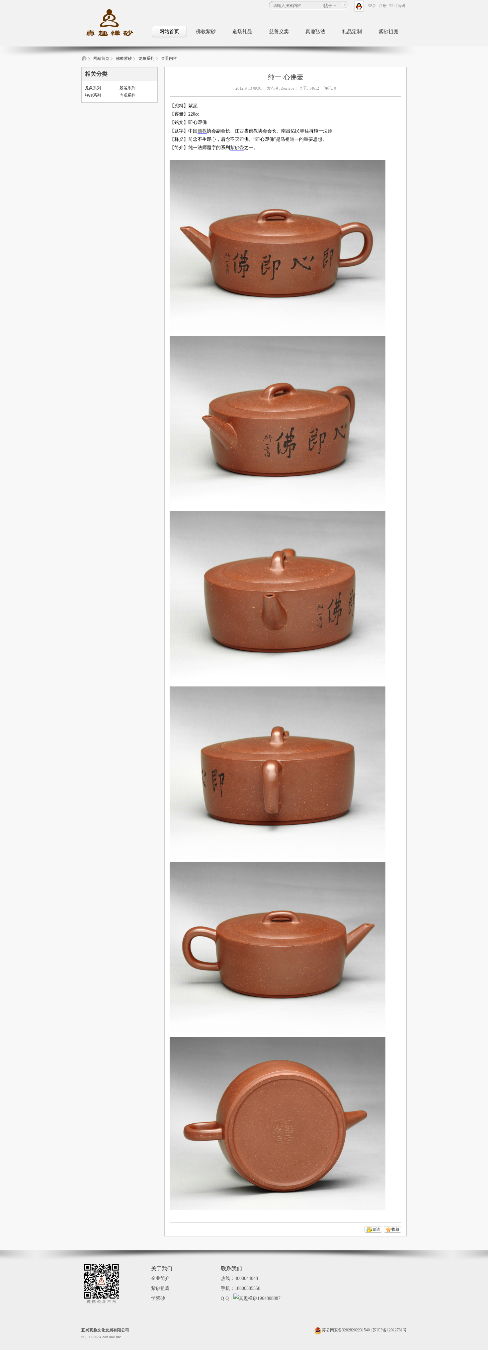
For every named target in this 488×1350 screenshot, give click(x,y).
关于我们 (161, 1268)
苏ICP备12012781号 (389, 1330)
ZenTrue (287, 88)
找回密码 (397, 5)
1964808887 (269, 1298)
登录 (372, 5)
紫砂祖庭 (388, 31)
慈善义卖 (279, 31)
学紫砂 (158, 1298)
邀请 (376, 1229)
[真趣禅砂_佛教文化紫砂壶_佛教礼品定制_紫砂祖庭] (114, 37)
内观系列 (127, 95)
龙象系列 (146, 58)
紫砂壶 (237, 147)
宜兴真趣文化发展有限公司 (105, 1330)
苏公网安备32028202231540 (345, 1330)
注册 (383, 5)
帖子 (328, 5)
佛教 (202, 131)
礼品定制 (352, 31)
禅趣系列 (93, 95)
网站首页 (169, 31)
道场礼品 (242, 31)
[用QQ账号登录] (360, 6)
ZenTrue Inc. (112, 1337)
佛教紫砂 (206, 31)
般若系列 (127, 88)
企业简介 (160, 1278)
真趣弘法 (315, 31)
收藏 (395, 1229)
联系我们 (231, 1268)
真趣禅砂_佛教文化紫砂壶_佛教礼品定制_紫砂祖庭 (84, 60)
